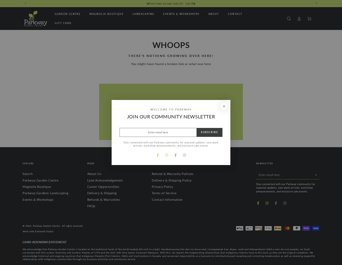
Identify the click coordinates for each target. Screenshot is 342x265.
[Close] (224, 106)
